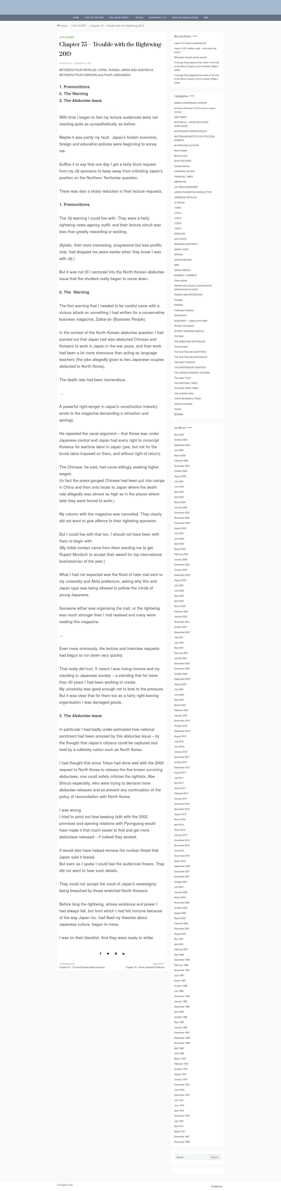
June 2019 (179, 746)
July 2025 (178, 450)
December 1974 (182, 1094)
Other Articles (180, 280)
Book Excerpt (180, 155)
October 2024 (180, 470)
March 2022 (180, 606)
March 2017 (180, 788)
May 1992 (179, 1022)
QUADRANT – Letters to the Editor (190, 320)
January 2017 (180, 798)
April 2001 (179, 944)
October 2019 (180, 725)
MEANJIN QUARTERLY (186, 243)
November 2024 (182, 465)
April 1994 (179, 1011)
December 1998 (182, 959)
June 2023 (179, 538)
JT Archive (179, 202)
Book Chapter (180, 150)
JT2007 (177, 207)
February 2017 (181, 793)
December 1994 (182, 1006)
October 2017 (180, 762)
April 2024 (179, 496)
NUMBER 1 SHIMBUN (185, 275)
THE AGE (179, 336)
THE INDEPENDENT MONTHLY (190, 367)
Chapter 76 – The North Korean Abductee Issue (82, 967)
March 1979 (180, 1058)
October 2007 (180, 881)
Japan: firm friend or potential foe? (190, 43)
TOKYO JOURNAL (183, 403)
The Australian (181, 346)
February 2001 (181, 949)
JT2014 (177, 218)
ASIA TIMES (180, 116)
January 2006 (180, 892)
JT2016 (177, 223)
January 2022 (180, 616)
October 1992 (180, 1016)
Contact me (216, 1186)
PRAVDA (178, 304)
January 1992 (180, 1027)
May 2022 (179, 595)
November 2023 (182, 517)
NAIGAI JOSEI (181, 249)
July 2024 (178, 481)
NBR (206, 17)
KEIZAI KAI (179, 233)
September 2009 (182, 866)
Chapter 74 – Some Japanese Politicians (145, 967)
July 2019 (178, 741)
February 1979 (181, 1063)
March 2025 (180, 455)
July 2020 (178, 689)
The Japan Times (118, 17)
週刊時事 (178, 414)
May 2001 (179, 938)
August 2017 (180, 772)
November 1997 (182, 970)
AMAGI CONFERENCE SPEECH (190, 102)
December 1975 (182, 1084)
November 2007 (182, 876)
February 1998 (181, 964)
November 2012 (182, 845)
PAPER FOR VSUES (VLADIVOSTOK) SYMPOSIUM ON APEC (193, 287)
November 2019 (182, 720)
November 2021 (182, 621)
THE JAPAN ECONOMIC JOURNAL (192, 372)
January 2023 (180, 559)
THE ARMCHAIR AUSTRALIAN (189, 341)
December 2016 (182, 803)
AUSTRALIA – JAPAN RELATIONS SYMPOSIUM (191, 124)
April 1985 (179, 1048)
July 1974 (178, 1100)
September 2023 (182, 522)
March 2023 (180, 548)
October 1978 (180, 1068)
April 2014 (179, 824)
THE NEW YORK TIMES (186, 388)
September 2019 (182, 730)
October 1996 (180, 985)
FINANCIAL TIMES (183, 176)
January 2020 (180, 715)
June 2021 (179, 642)
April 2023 (179, 543)
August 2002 (180, 912)
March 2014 (180, 829)
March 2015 (180, 819)
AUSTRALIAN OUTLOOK (186, 145)
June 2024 (179, 486)
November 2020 (182, 668)
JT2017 (177, 228)
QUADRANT (180, 315)
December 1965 (182, 1141)
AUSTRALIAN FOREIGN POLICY (190, 131)
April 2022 (179, 600)
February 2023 (181, 554)
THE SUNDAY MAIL (184, 393)
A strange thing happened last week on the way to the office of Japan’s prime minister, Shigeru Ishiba (196, 66)
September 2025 (182, 444)
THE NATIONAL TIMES (185, 383)
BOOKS (139, 17)
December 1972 (182, 1115)
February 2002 (181, 923)
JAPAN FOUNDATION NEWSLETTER (193, 191)
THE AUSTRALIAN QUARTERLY (190, 351)
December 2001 (182, 928)
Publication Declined (183, 310)
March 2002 (180, 918)
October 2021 (180, 626)
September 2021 (182, 632)
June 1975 (179, 1089)
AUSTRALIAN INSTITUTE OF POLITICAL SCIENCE (194, 138)
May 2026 (179, 434)
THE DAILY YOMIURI (184, 362)
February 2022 (181, 611)
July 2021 (178, 637)
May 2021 (179, 647)
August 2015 (180, 814)
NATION (178, 254)
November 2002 (182, 902)
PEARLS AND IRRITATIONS (188, 294)
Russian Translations (185, 17)
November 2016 (182, 808)
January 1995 (180, 1001)
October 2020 (180, 673)
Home (76, 17)
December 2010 (182, 855)
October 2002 (180, 907)
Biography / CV (157, 17)
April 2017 (179, 782)
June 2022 (179, 590)
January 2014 (180, 834)
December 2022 (182, 564)
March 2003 (180, 897)
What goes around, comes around (190, 57)
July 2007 (178, 886)
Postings (178, 299)
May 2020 (179, 699)
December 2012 (182, 840)
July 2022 (178, 585)
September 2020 (182, 678)
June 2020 (179, 694)
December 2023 (182, 512)
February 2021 (181, 652)
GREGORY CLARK (83, 63)
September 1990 (182, 1037)
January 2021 (180, 658)
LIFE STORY (66, 37)
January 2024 (180, 507)
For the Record (94, 17)
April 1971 (179, 1126)
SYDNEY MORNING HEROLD (189, 331)
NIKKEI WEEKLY (182, 270)
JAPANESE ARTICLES (185, 197)
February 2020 (181, 710)
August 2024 (180, 476)
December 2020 (182, 663)
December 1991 (182, 1032)
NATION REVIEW (183, 259)
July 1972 (178, 1120)
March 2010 (180, 860)
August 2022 (180, 580)
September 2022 (182, 574)
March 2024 (180, 502)
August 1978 (180, 1074)
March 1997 (180, 980)
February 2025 (181, 460)
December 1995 (182, 996)
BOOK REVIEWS (182, 160)
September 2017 (182, 767)
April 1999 (179, 954)
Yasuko (177, 408)
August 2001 (180, 933)
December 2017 (182, 756)
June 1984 (179, 1053)
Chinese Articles (182, 166)
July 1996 (178, 990)
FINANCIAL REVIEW (184, 171)
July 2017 (178, 777)
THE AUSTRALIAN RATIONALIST (191, 356)
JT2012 (177, 212)
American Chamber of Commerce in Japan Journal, (194, 109)
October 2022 (180, 569)
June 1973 (179, 1105)
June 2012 (179, 850)
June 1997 (179, 975)
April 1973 (179, 1110)
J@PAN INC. (180, 181)
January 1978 (180, 1079)
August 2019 (180, 736)
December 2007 (182, 871)
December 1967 (182, 1136)
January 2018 (180, 751)
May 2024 (179, 491)
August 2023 (180, 528)
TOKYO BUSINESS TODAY (187, 398)
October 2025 (180, 439)
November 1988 (182, 1042)
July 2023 (178, 533)
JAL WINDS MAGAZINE (186, 186)
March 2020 (180, 704)
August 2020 (180, 684)
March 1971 (180, 1131)
